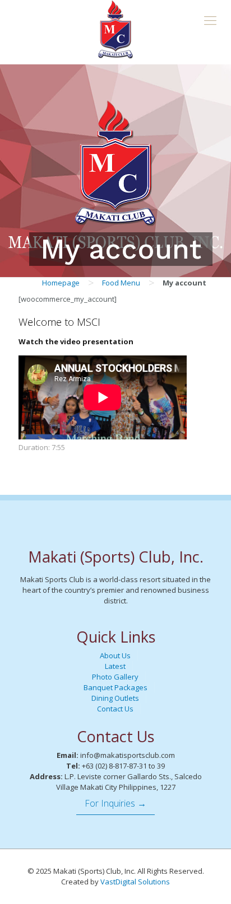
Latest (115, 666)
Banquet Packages (115, 687)
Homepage (61, 283)
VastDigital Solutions (135, 882)
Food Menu (121, 283)
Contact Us (115, 709)
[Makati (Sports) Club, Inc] (115, 29)
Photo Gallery (115, 677)
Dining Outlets (115, 698)
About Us (115, 655)
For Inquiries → (115, 803)
